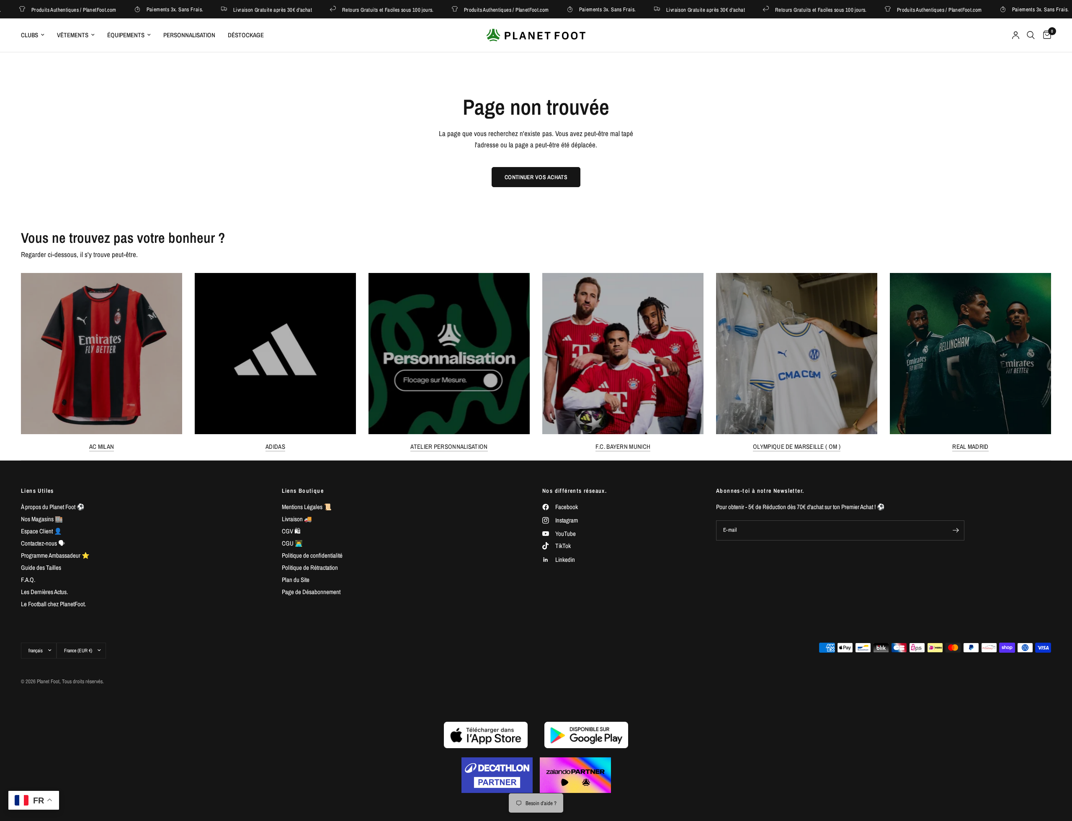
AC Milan (101, 446)
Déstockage (246, 35)
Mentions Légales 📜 (307, 506)
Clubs (29, 35)
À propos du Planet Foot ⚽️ (53, 506)
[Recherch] (1031, 35)
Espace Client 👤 (41, 531)
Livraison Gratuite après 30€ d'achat (257, 9)
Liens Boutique (303, 491)
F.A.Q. (28, 579)
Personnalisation (189, 35)
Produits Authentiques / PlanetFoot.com (57, 9)
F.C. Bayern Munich (622, 446)
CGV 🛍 (291, 531)
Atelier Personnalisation (448, 446)
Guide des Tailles (41, 567)
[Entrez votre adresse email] (956, 530)
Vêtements (72, 35)
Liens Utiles (37, 491)
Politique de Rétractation (310, 567)
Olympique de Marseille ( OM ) (796, 446)
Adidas (275, 446)
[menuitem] (36, 35)
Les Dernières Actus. (44, 591)
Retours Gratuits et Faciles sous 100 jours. (372, 9)
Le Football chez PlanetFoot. (53, 604)
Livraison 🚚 (297, 519)
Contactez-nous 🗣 (43, 543)
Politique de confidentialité (312, 555)
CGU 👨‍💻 (292, 543)
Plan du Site (295, 579)
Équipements (125, 35)
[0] (1045, 35)
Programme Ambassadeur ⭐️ (55, 555)
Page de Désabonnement (311, 591)
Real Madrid (970, 446)
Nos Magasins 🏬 (42, 519)
